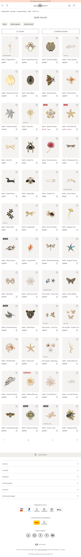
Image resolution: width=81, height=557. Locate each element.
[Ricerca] (7, 5)
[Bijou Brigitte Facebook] (40, 535)
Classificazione (60, 31)
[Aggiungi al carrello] (16, 62)
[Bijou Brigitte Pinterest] (46, 535)
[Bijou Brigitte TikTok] (28, 535)
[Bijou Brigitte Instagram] (34, 535)
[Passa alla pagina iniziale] (40, 5)
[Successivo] (77, 440)
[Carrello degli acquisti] (78, 5)
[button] (69, 5)
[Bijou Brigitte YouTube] (52, 535)
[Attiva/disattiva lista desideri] (16, 38)
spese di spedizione (42, 549)
